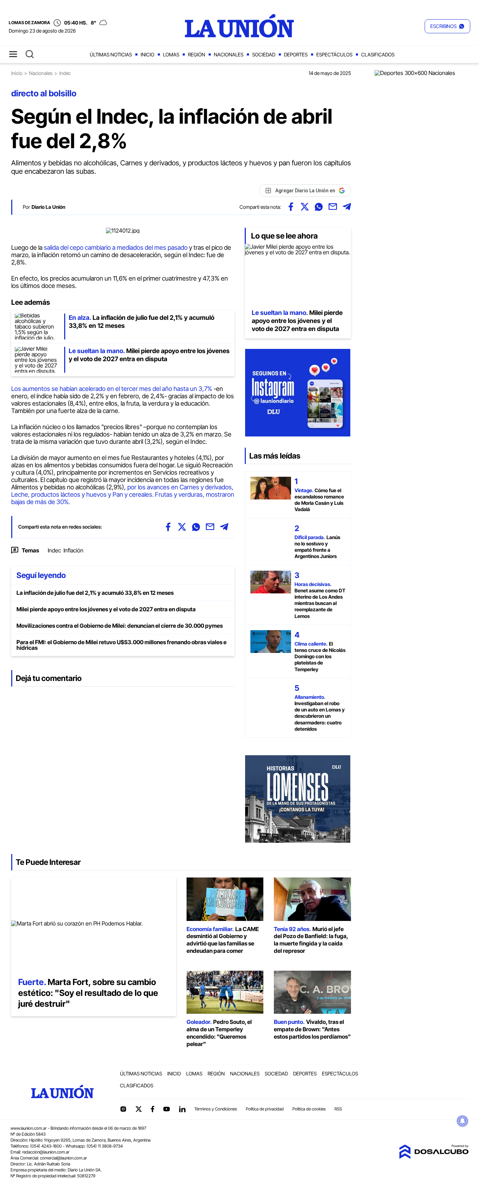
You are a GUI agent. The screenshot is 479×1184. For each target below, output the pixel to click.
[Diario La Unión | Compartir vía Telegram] (347, 206)
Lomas (171, 54)
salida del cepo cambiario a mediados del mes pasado (115, 247)
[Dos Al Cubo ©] (433, 1156)
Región (196, 54)
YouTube (166, 1109)
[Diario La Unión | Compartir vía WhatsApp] (319, 206)
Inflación (73, 550)
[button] (447, 26)
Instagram (123, 1109)
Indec (54, 550)
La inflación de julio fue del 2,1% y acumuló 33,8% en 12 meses (95, 592)
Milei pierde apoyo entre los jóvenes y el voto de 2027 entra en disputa (106, 609)
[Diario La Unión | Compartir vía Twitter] (305, 206)
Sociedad (263, 54)
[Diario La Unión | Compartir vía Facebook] (290, 206)
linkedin (182, 1109)
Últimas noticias (111, 54)
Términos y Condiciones (215, 1108)
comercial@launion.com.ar (63, 1158)
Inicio (147, 54)
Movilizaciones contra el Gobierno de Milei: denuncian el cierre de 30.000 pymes (119, 625)
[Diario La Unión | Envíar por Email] (333, 206)
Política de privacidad (265, 1108)
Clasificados (377, 54)
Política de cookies (309, 1108)
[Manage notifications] (462, 1121)
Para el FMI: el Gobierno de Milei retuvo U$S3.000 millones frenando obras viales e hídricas (121, 645)
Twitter (138, 1109)
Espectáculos (334, 54)
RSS (338, 1108)
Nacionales (228, 54)
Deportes (296, 54)
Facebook (152, 1109)
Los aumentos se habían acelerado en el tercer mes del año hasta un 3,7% (112, 388)
